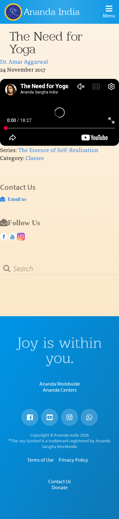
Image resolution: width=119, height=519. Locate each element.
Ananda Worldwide (59, 384)
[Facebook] (29, 417)
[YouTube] (49, 417)
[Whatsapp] (89, 417)
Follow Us (24, 222)
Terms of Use (40, 460)
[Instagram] (69, 417)
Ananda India (52, 11)
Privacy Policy (73, 460)
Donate (60, 487)
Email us (15, 199)
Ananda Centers (59, 390)
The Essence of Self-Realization (58, 150)
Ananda (13, 12)
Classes (34, 158)
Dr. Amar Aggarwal (24, 61)
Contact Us (59, 481)
